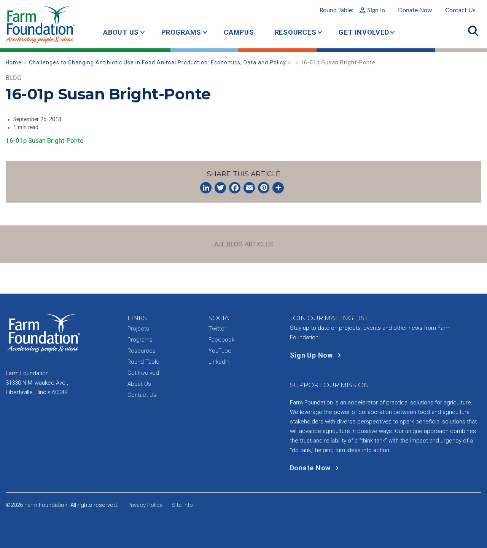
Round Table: (352, 10)
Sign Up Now (312, 355)
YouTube (219, 350)
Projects (138, 328)
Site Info (182, 505)
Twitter (217, 328)
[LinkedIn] (206, 187)
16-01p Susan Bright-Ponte (44, 140)
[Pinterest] (263, 187)
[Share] (278, 187)
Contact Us (460, 10)
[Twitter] (220, 187)
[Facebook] (234, 187)
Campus (239, 32)
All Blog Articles (243, 244)
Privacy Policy (144, 505)
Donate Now (415, 10)
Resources (296, 32)
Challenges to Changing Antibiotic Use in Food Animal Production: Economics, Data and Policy (157, 62)
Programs (181, 32)
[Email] (249, 187)
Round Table (143, 361)
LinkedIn (218, 361)
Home (14, 62)
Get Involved (364, 32)
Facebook (221, 339)
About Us (121, 32)
